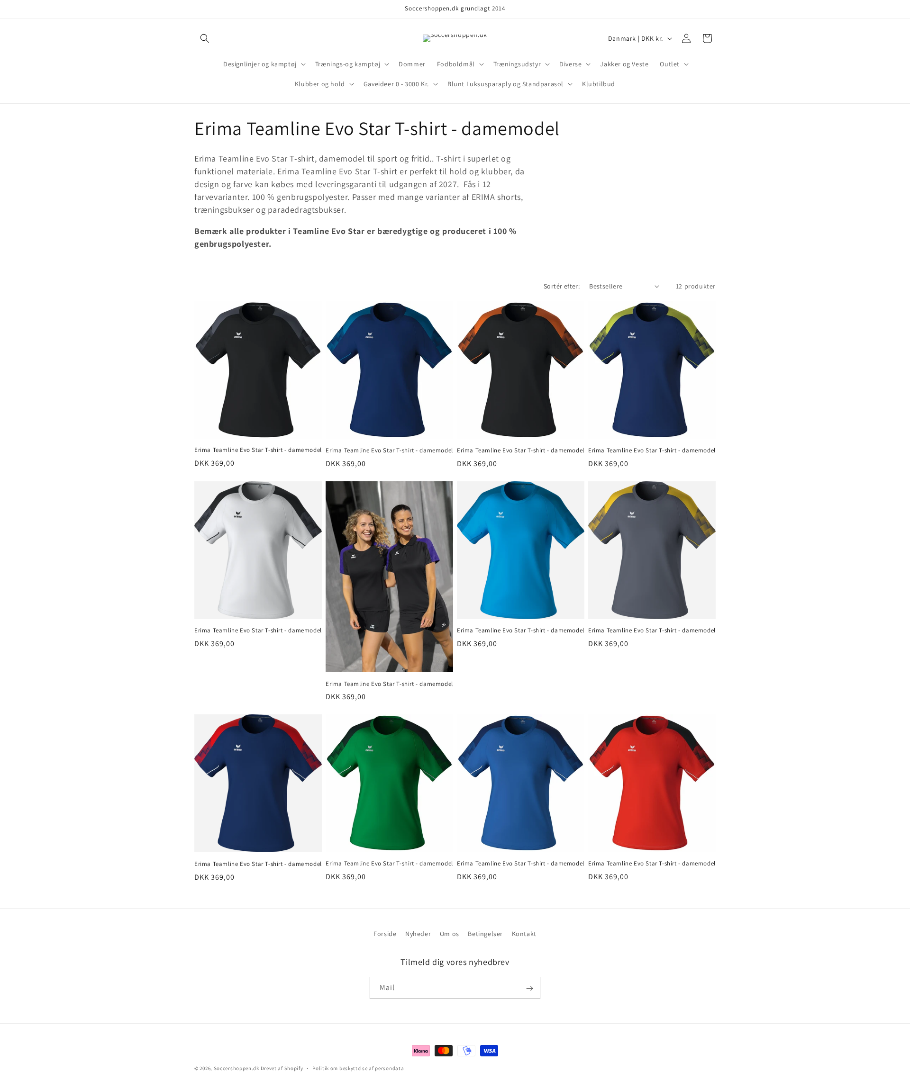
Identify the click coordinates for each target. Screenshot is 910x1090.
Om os (449, 933)
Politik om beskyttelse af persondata (358, 1067)
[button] (204, 38)
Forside (384, 933)
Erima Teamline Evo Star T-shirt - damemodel (258, 450)
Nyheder (418, 933)
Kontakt (524, 933)
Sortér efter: (562, 286)
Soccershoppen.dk (236, 1068)
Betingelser (485, 933)
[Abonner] (529, 988)
